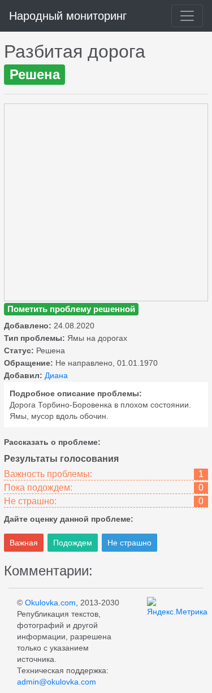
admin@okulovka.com (56, 681)
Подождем (72, 542)
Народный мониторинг (68, 16)
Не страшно (129, 542)
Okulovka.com (50, 602)
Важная (24, 542)
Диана (56, 375)
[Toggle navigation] (187, 16)
